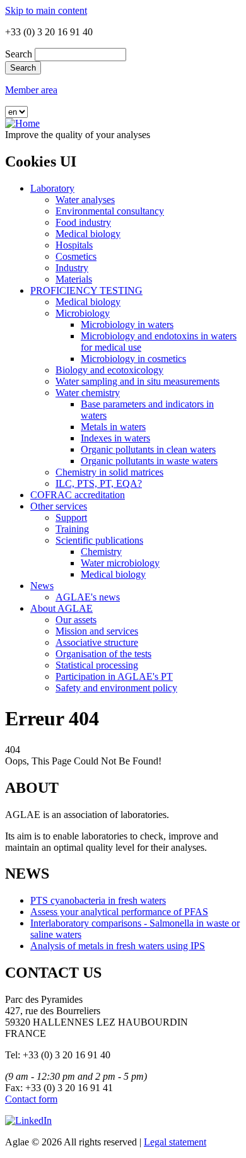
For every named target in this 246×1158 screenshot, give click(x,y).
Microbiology (83, 313)
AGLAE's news (88, 597)
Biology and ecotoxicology (109, 370)
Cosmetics (76, 256)
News (42, 585)
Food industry (83, 222)
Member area (31, 90)
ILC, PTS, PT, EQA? (99, 483)
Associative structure (97, 642)
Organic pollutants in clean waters (148, 449)
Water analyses (85, 199)
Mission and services (97, 631)
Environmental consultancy (110, 211)
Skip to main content (46, 10)
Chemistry (101, 551)
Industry (72, 267)
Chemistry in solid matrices (109, 472)
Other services (58, 506)
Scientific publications (99, 540)
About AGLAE (61, 608)
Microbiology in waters (127, 324)
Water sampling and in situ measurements (138, 381)
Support (71, 517)
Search (18, 54)
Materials (74, 279)
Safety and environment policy (116, 687)
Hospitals (74, 245)
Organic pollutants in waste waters (149, 460)
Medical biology (88, 233)
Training (72, 528)
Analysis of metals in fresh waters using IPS (117, 945)
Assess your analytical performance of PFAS (119, 911)
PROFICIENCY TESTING (86, 290)
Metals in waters (113, 426)
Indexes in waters (115, 438)
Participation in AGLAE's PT (114, 676)
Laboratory (52, 188)
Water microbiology (120, 563)
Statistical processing (97, 665)
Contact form (31, 1099)
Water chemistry (88, 392)
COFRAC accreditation (77, 494)
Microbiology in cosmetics (133, 358)
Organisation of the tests (103, 653)
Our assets (76, 619)
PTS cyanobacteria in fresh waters (98, 900)
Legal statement (175, 1142)
